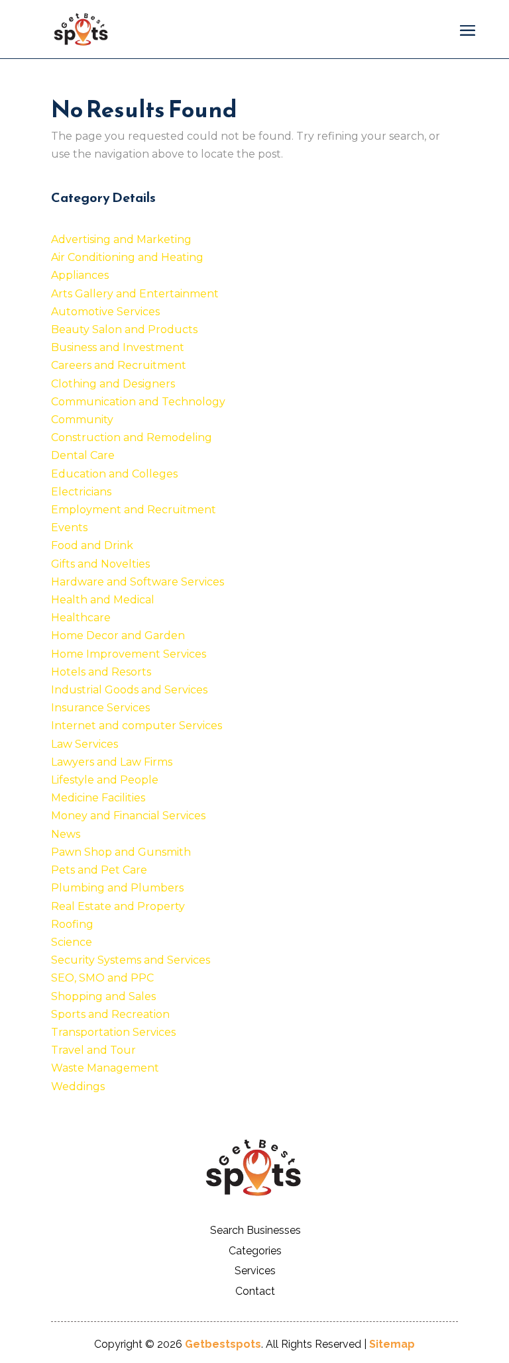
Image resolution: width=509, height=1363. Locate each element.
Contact (255, 1291)
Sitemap (392, 1344)
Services (255, 1270)
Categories (255, 1250)
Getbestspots (223, 1344)
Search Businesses (255, 1230)
